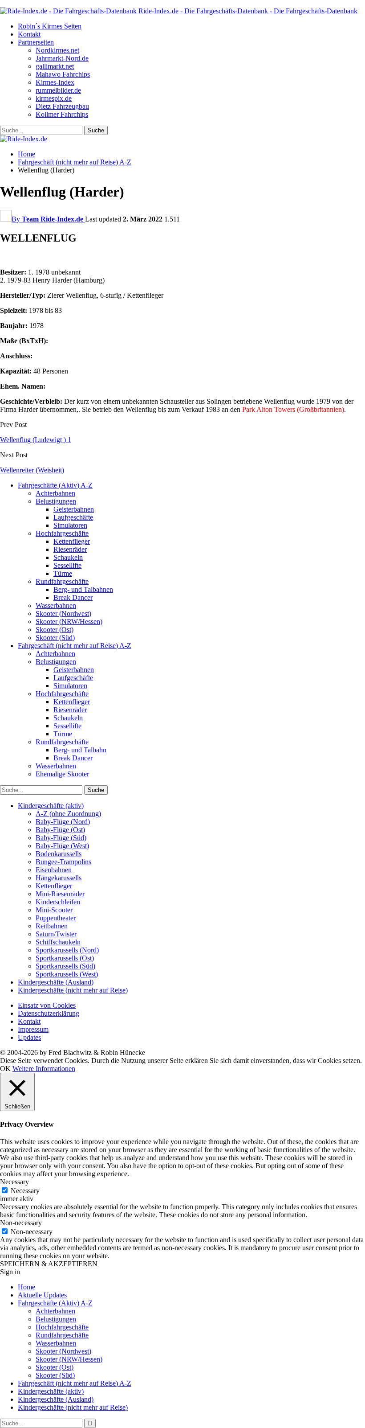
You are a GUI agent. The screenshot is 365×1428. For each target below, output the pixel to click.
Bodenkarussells (58, 854)
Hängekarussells (58, 878)
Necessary (25, 1190)
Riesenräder (70, 549)
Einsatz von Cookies (47, 1005)
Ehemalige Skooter (62, 774)
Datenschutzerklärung (48, 1013)
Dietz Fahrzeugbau (62, 106)
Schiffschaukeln (58, 942)
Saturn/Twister (56, 934)
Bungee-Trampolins (63, 862)
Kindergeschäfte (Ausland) (55, 982)
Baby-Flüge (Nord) (63, 821)
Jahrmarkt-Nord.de (62, 58)
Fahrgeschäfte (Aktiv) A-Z (55, 485)
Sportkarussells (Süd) (65, 966)
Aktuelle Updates (42, 1295)
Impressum (33, 1029)
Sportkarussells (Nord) (67, 950)
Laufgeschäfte (73, 517)
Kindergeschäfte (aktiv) (51, 805)
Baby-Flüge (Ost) (60, 829)
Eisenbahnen (54, 870)
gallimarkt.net (55, 66)
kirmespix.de (54, 98)
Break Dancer (73, 597)
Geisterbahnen (73, 509)
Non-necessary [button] (21, 1223)
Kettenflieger (71, 541)
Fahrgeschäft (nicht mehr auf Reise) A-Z (74, 645)
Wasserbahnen (56, 605)
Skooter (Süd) (55, 637)
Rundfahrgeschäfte (62, 581)
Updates (29, 1037)
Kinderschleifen (58, 902)
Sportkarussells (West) (67, 974)
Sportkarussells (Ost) (65, 958)
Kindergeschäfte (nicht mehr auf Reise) (73, 990)
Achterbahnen (55, 493)
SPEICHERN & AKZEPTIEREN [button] (48, 1264)
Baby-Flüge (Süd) (61, 837)
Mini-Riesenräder (60, 894)
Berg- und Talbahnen (83, 589)
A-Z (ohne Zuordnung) (68, 813)
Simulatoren (70, 525)
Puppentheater (56, 918)
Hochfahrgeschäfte (62, 533)
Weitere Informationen (43, 1068)
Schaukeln (68, 557)
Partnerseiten (36, 42)
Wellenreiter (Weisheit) (32, 470)
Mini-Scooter (54, 910)
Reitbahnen (52, 926)
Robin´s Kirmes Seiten (49, 26)
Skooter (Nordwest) (63, 613)
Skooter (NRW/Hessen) (69, 621)
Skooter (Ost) (54, 629)
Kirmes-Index (55, 82)
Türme (62, 573)
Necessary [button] (14, 1182)
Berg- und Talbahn (79, 750)
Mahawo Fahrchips (63, 74)
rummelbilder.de (58, 90)
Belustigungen (56, 501)
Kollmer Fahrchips (62, 114)
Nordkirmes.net (57, 50)
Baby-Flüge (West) (62, 845)
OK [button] (5, 1068)
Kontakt (29, 34)
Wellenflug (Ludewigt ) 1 (35, 439)
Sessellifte (67, 565)
